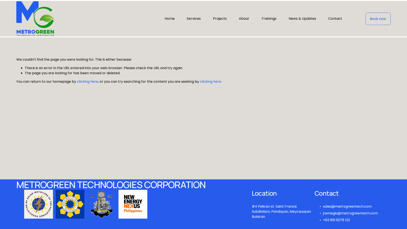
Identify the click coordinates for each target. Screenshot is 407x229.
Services (194, 18)
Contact (335, 18)
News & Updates (302, 18)
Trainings (268, 18)
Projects (220, 18)
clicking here (87, 81)
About (244, 18)
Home (170, 18)
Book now (378, 18)
